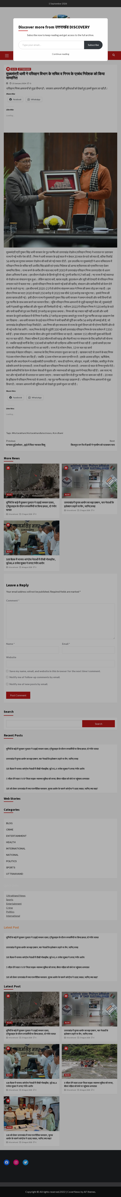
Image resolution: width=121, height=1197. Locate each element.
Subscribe (93, 44)
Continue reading (60, 54)
